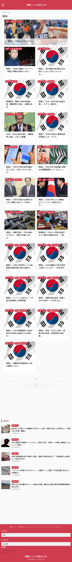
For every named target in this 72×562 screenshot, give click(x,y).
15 (30, 386)
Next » (36, 379)
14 (25, 386)
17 (41, 386)
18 (46, 386)
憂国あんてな (13, 527)
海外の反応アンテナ (23, 527)
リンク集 (7, 552)
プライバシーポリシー (11, 550)
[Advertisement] (36, 406)
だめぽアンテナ (58, 527)
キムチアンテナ (33, 527)
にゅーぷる (50, 527)
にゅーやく (42, 527)
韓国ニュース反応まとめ (36, 5)
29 (54, 386)
